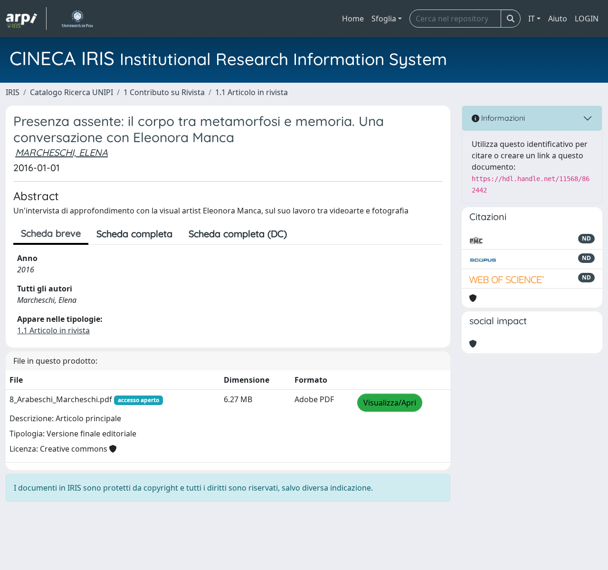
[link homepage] (26, 18)
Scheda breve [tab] (51, 233)
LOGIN (586, 18)
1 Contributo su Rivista (164, 92)
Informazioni (502, 118)
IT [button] (531, 18)
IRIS (12, 92)
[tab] (303, 234)
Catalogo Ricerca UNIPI (71, 92)
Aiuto (557, 18)
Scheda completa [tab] (134, 234)
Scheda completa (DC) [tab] (238, 234)
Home (353, 18)
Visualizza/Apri (389, 402)
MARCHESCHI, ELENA (61, 152)
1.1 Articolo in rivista (251, 92)
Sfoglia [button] (383, 18)
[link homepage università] (77, 18)
